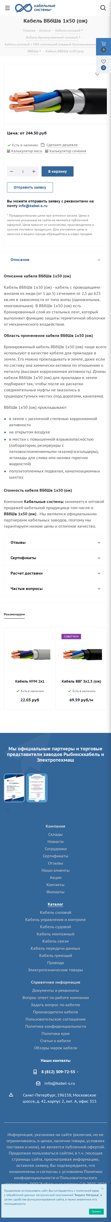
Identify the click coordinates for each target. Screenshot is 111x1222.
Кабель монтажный (55, 934)
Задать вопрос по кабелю (55, 1004)
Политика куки (55, 1033)
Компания (55, 826)
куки (95, 1190)
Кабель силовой (55, 912)
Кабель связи (55, 941)
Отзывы (55, 863)
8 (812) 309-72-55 (58, 1071)
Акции (55, 877)
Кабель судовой (55, 926)
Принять (96, 1211)
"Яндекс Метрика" (86, 1195)
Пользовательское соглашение (56, 1019)
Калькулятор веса (26, 151)
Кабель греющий (55, 955)
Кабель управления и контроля (55, 919)
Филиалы (55, 891)
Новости (55, 841)
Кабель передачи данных (55, 948)
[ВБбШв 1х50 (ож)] (55, 101)
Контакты (55, 884)
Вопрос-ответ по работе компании (55, 997)
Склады (55, 834)
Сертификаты (55, 856)
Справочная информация (55, 982)
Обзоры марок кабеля (55, 1047)
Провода (55, 962)
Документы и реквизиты (55, 990)
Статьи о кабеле (55, 1040)
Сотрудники (56, 848)
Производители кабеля (55, 1012)
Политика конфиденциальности (55, 1026)
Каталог (55, 904)
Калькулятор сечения (68, 151)
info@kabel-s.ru (33, 205)
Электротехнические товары (55, 969)
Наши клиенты (56, 870)
